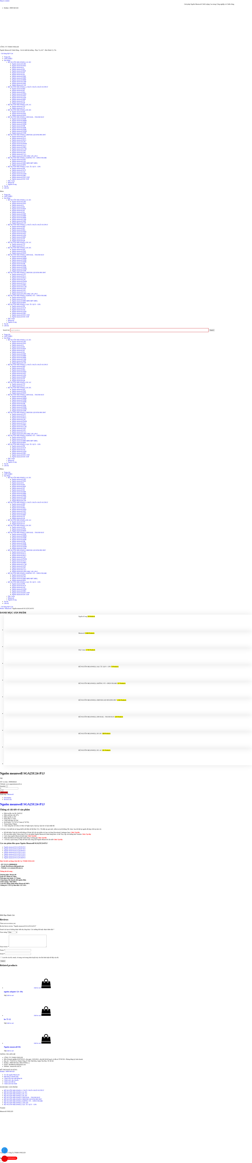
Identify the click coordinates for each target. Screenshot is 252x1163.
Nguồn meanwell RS (18, 69)
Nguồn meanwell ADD (19, 174)
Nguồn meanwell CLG (19, 154)
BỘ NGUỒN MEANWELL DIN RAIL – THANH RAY (26, 117)
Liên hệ (6, 188)
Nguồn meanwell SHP (19, 83)
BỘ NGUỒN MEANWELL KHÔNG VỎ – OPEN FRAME (27, 158)
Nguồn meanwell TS (18, 108)
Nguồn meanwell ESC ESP (20, 179)
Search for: (6, 330)
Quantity (2, 786)
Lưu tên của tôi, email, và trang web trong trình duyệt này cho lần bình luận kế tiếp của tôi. (30, 957)
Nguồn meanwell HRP (19, 78)
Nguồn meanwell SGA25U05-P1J (14, 847)
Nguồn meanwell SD (18, 112)
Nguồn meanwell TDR (19, 133)
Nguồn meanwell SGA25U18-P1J (14, 856)
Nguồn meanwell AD (18, 172)
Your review (4, 947)
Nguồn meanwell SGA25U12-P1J (14, 852)
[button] (126, 191)
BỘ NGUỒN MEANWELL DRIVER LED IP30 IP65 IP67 (27, 135)
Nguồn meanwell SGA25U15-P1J (14, 854)
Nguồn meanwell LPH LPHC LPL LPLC (25, 156)
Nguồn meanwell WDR (19, 131)
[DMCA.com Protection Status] (126, 1126)
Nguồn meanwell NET (19, 96)
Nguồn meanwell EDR (19, 119)
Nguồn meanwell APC (19, 152)
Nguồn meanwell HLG (19, 140)
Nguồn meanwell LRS (19, 64)
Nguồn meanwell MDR (19, 120)
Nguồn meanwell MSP (19, 80)
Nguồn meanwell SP (18, 73)
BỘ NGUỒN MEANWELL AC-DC (19, 62)
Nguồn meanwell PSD (19, 113)
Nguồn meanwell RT (18, 90)
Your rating (4, 932)
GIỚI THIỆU (8, 58)
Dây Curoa (11, 181)
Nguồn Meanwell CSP (19, 85)
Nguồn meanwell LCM (19, 149)
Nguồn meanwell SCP (19, 170)
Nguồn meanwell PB (18, 168)
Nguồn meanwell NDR (19, 122)
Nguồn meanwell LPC (19, 142)
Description (7, 798)
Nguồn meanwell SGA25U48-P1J (14, 858)
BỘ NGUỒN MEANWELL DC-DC (19, 110)
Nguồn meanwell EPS (19, 159)
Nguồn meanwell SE (18, 74)
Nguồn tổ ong (12, 184)
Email (2, 954)
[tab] (128, 798)
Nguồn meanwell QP (18, 103)
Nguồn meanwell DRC (19, 175)
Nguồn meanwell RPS (19, 165)
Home (2, 608)
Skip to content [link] (4, 1)
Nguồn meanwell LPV (19, 136)
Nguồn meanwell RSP (19, 71)
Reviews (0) (8, 799)
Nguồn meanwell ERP (19, 76)
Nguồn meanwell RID (19, 99)
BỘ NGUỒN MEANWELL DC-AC (19, 104)
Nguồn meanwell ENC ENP (21, 177)
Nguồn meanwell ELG (19, 138)
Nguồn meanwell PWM (19, 143)
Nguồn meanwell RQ (18, 92)
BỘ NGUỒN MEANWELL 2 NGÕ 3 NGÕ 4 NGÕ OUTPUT (28, 87)
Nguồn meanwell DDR (19, 129)
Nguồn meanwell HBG (19, 147)
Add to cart (4, 792)
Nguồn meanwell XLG (19, 145)
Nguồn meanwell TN (18, 106)
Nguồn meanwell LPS (19, 161)
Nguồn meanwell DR (18, 126)
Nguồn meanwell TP (18, 101)
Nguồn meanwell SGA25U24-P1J (22, 804)
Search (212, 330)
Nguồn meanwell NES (19, 66)
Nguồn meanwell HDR (19, 124)
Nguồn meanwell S (18, 67)
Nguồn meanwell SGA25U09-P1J (14, 850)
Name (2, 950)
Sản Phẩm (7, 60)
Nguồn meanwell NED (19, 94)
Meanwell (11, 182)
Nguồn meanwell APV (19, 151)
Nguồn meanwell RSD (19, 115)
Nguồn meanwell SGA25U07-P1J (14, 849)
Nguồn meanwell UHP (19, 81)
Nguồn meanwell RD (18, 89)
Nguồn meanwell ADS (19, 97)
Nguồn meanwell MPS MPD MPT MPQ (24, 163)
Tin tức (6, 186)
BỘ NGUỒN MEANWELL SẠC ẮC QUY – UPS (24, 166)
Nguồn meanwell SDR (19, 128)
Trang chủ (7, 57)
